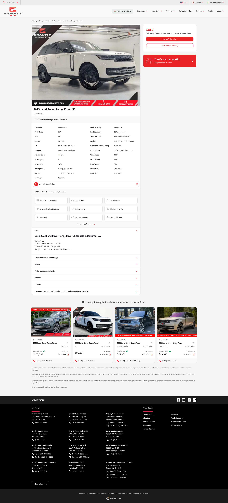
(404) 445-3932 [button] (115, 454)
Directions (147, 425)
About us (146, 418)
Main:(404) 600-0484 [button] (80, 454)
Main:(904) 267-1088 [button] (43, 454)
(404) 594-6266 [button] (115, 439)
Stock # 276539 (37, 340)
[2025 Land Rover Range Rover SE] (51, 322)
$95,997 (79, 353)
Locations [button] (141, 11)
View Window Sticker (47, 184)
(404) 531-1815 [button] (41, 422)
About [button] (219, 11)
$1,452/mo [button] (189, 353)
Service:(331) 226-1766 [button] (118, 474)
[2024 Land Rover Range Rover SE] (93, 322)
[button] (11, 2)
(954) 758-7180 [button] (78, 439)
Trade (210, 11)
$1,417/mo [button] (105, 353)
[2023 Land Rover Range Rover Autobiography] (135, 322)
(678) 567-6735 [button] (41, 439)
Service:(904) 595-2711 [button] (44, 457)
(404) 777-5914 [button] (78, 471)
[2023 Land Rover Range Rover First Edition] (177, 322)
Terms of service (149, 429)
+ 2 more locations (40, 484)
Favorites (198, 2)
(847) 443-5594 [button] (78, 422)
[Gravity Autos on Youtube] (182, 400)
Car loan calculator (178, 421)
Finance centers (149, 421)
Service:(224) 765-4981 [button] (118, 425)
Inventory (47, 21)
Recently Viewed (216, 2)
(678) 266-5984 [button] (41, 471)
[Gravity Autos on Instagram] (188, 400)
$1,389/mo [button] (147, 353)
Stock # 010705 (121, 340)
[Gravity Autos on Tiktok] (193, 400)
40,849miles (190, 346)
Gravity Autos (36, 21)
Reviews (174, 414)
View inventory (148, 414)
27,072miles (64, 346)
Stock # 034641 (163, 340)
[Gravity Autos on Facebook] (177, 400)
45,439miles (148, 346)
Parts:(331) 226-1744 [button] (117, 477)
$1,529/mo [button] (63, 353)
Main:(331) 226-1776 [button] (117, 471)
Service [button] (199, 11)
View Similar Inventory (170, 45)
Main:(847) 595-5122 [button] (117, 422)
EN (185, 2)
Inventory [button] (156, 11)
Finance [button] (169, 11)
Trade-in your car (177, 418)
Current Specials (185, 11)
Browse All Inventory (169, 39)
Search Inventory (124, 11)
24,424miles (106, 346)
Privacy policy (176, 425)
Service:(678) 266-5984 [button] (81, 457)
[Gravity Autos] (13, 11)
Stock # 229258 (79, 340)
